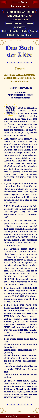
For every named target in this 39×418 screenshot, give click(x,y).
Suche (24, 30)
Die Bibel (19, 27)
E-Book (11, 34)
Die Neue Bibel (19, 19)
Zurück (11, 62)
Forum (33, 30)
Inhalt (19, 62)
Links (29, 34)
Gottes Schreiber (11, 30)
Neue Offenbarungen (19, 23)
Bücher (20, 34)
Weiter (28, 62)
